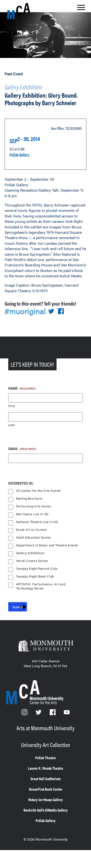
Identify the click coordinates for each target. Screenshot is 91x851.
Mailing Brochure (29, 498)
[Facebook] (53, 713)
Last (11, 425)
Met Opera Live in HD (32, 514)
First (11, 406)
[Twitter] (39, 713)
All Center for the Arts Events (38, 491)
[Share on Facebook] (61, 311)
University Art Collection (45, 744)
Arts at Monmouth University (45, 728)
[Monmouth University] (45, 646)
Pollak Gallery (19, 154)
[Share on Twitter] (51, 311)
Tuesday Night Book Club (35, 576)
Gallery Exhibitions (23, 86)
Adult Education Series (33, 537)
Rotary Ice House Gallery (45, 799)
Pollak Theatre (45, 757)
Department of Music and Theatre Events (47, 545)
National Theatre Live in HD (37, 522)
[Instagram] (25, 713)
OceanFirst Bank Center (45, 789)
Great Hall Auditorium (46, 778)
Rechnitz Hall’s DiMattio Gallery (46, 810)
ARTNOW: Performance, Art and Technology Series (41, 584)
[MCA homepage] (26, 11)
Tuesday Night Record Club (36, 569)
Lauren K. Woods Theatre (45, 768)
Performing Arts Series (33, 506)
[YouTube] (67, 713)
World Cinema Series (32, 561)
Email (22, 448)
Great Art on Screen (31, 530)
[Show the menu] (81, 9)
